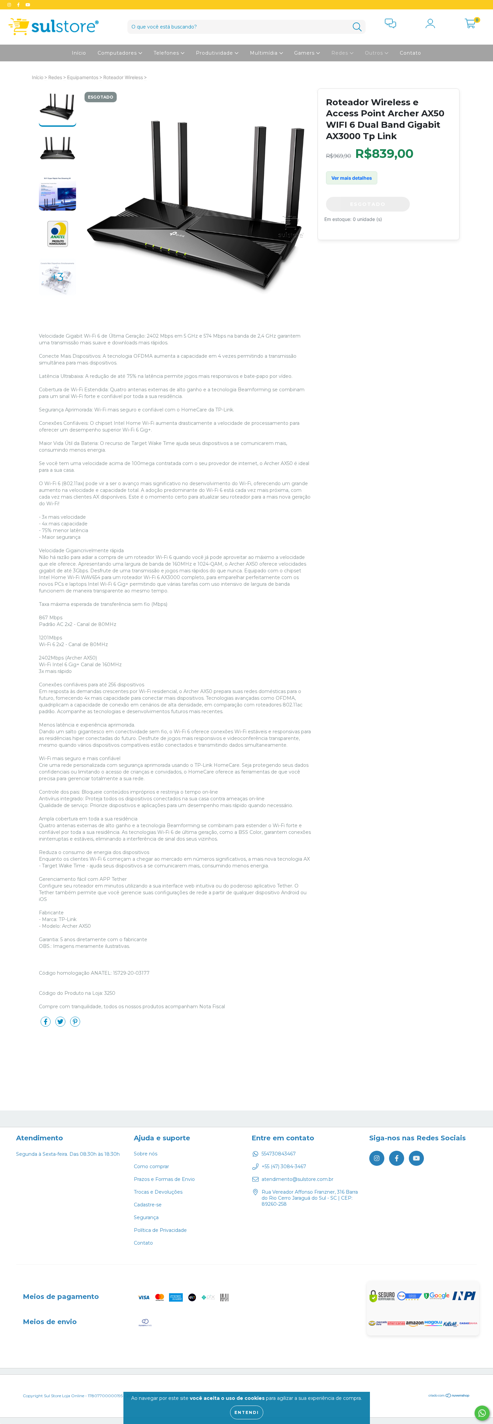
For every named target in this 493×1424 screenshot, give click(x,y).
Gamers (305, 53)
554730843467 (279, 1154)
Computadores (118, 53)
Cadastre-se (148, 1205)
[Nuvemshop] (449, 1396)
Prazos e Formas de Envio (164, 1179)
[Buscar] (357, 27)
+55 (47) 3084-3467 (284, 1166)
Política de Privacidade (160, 1230)
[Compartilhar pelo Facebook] (46, 1024)
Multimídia (264, 53)
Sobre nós (145, 1154)
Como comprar (151, 1166)
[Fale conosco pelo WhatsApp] (482, 1413)
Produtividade (215, 53)
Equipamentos (82, 77)
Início (79, 53)
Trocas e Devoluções (158, 1192)
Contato (410, 53)
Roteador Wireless (123, 77)
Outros (375, 53)
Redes (340, 53)
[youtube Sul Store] (28, 5)
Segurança (146, 1217)
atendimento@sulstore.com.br (297, 1179)
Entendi (246, 1412)
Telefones (167, 53)
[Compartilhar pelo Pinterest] (75, 1024)
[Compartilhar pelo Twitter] (61, 1024)
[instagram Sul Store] (10, 5)
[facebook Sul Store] (19, 5)
